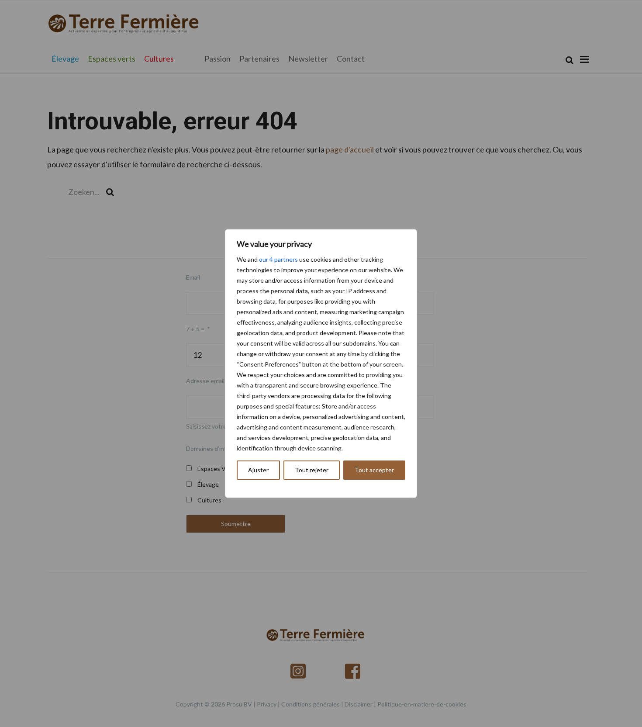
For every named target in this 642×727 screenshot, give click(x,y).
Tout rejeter (311, 470)
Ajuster (258, 470)
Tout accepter (374, 470)
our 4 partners (278, 259)
